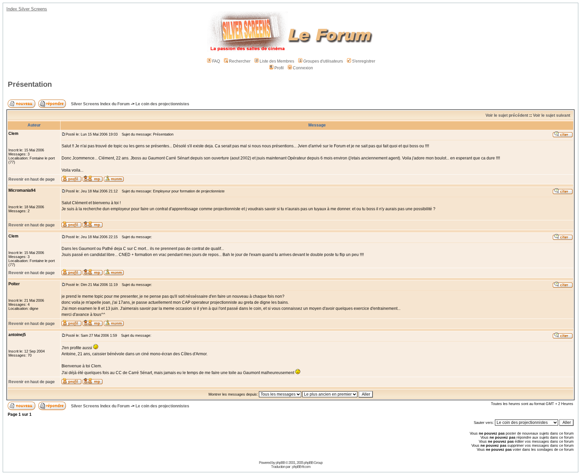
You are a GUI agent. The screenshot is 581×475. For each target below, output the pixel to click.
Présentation (30, 84)
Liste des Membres (277, 61)
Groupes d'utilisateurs (323, 61)
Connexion (303, 68)
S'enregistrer (363, 61)
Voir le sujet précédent (507, 115)
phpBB (280, 463)
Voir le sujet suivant (551, 115)
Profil (279, 68)
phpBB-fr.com (301, 467)
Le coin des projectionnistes (162, 104)
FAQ (216, 61)
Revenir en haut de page (31, 179)
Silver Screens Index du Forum (100, 104)
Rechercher (239, 61)
